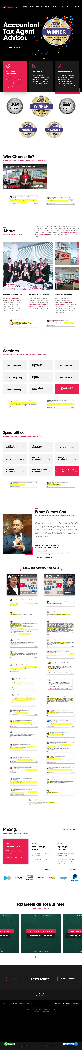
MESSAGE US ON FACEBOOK (14, 979)
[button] (37, 957)
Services (39, 6)
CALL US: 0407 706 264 (14, 47)
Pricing (62, 6)
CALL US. (41, 995)
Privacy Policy (66, 1003)
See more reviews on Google (44, 557)
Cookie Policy (75, 1003)
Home (25, 6)
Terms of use (57, 1003)
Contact (76, 6)
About (47, 6)
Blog (68, 6)
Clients (54, 6)
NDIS (31, 6)
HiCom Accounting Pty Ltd (17, 1003)
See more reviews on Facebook (45, 555)
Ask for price (22, 867)
